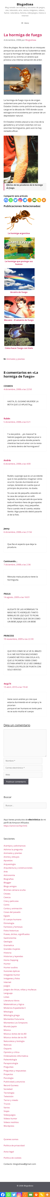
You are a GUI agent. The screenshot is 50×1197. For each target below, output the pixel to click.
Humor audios (11, 967)
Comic (7, 904)
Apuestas (8, 860)
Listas (6, 997)
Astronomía (9, 875)
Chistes (7, 893)
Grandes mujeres (12, 949)
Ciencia (7, 897)
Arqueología (10, 864)
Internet (7, 982)
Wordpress (9, 1125)
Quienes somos (11, 1139)
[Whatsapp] (11, 200)
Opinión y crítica (11, 1052)
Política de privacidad (14, 1145)
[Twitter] (15, 200)
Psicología (8, 1078)
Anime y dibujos (11, 856)
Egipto (7, 915)
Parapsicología (11, 1063)
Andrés (7, 460)
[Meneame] (30, 200)
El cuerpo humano (12, 919)
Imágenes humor (12, 974)
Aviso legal (9, 1151)
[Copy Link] (39, 200)
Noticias (8, 1044)
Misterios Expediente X (15, 1008)
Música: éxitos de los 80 (15, 1033)
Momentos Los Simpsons (16, 1022)
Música (7, 1030)
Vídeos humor (10, 1118)
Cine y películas (11, 901)
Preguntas (8, 1066)
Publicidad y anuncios (14, 1081)
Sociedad (8, 1089)
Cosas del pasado (12, 912)
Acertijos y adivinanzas (15, 845)
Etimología (9, 923)
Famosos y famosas (13, 926)
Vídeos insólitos (11, 1122)
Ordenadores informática (16, 1055)
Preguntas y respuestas (15, 1070)
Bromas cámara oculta (15, 890)
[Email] (34, 200)
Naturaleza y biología (14, 1041)
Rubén (7, 418)
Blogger (7, 882)
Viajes (6, 1111)
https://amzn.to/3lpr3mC (15, 825)
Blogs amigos (10, 886)
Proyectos (8, 1074)
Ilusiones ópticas (12, 971)
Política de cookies (12, 1157)
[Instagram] (20, 200)
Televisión (8, 1096)
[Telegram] (25, 200)
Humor (7, 963)
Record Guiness (11, 1085)
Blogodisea (25, 4)
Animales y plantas (15, 359)
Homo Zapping (11, 960)
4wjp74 (7, 683)
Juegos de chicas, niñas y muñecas (20, 989)
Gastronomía (10, 938)
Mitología (8, 1011)
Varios (7, 1107)
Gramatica (9, 945)
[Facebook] (6, 200)
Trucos (7, 1103)
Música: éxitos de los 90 (15, 1037)
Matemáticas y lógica (14, 1004)
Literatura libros (11, 1000)
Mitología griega (12, 1015)
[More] (44, 200)
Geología (8, 941)
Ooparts (8, 1048)
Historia (7, 952)
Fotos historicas (11, 930)
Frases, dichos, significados (17, 934)
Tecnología (9, 1092)
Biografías (9, 879)
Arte (6, 871)
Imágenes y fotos (12, 978)
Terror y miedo (11, 1100)
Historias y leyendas (13, 956)
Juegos (7, 985)
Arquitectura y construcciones (18, 867)
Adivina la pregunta (13, 849)
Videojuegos (10, 1114)
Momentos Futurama (14, 1019)
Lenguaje (8, 993)
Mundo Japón (10, 1026)
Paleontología (10, 1059)
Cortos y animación (13, 908)
